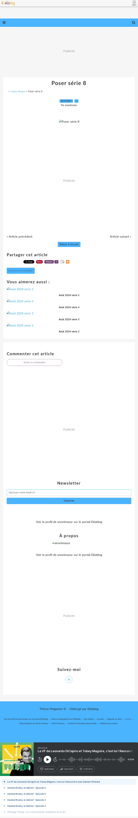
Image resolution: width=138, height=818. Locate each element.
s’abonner (49, 769)
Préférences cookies (108, 723)
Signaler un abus (114, 719)
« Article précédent (19, 236)
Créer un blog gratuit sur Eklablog (65, 719)
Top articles (89, 719)
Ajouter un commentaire (34, 362)
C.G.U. (128, 719)
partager (68, 769)
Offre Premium (58, 723)
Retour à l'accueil (69, 244)
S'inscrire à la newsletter (20, 271)
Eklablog (93, 709)
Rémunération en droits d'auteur (34, 723)
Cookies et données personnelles (82, 723)
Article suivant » (120, 236)
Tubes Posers (17, 91)
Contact (100, 719)
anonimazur (65, 522)
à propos (87, 769)
